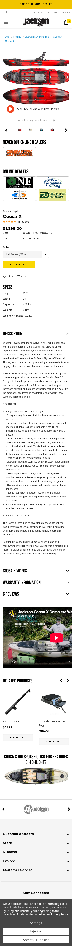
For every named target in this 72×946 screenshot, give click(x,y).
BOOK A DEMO (19, 264)
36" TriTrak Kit (12, 721)
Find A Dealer (61, 12)
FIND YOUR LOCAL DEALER (36, 4)
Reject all (36, 931)
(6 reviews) (24, 221)
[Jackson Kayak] (36, 809)
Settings (36, 923)
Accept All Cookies (36, 940)
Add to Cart (18, 737)
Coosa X (57, 36)
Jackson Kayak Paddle (37, 36)
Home (6, 36)
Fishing (17, 36)
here (14, 500)
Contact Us (41, 12)
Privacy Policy (59, 914)
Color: (6, 247)
